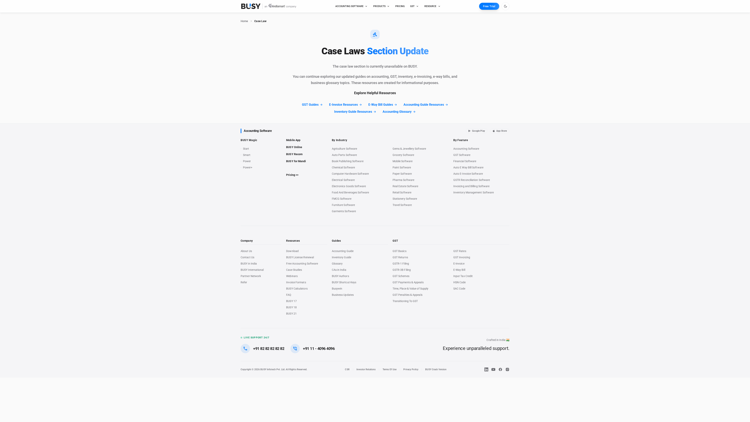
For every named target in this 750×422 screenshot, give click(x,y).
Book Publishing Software (347, 161)
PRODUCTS (379, 6)
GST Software (461, 154)
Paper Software (402, 173)
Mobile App (293, 140)
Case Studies (294, 269)
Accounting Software (258, 131)
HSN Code (459, 282)
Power (247, 161)
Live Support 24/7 (256, 337)
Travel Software (402, 205)
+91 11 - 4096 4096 (319, 348)
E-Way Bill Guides (380, 104)
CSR (347, 369)
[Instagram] (507, 369)
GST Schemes (401, 276)
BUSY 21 (291, 313)
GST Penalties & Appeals (407, 294)
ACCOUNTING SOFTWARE (349, 6)
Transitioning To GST (405, 301)
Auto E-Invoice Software (468, 173)
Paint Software (402, 167)
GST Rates (459, 251)
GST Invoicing (461, 257)
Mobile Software (402, 161)
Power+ (248, 167)
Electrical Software (343, 179)
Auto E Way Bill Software (468, 167)
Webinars (292, 276)
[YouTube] (493, 369)
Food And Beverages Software (350, 192)
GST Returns (400, 257)
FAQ (288, 294)
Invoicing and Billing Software (471, 186)
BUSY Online (294, 147)
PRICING (400, 6)
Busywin (337, 288)
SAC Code (459, 288)
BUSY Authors (340, 276)
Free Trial (489, 6)
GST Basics (399, 251)
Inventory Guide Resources (353, 112)
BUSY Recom (294, 154)
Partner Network (251, 276)
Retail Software (402, 192)
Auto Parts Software (344, 154)
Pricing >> (292, 174)
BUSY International (252, 269)
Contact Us (247, 257)
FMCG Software (341, 198)
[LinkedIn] (486, 369)
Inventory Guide (341, 257)
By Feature (460, 140)
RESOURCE (430, 6)
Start (247, 149)
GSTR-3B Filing (402, 269)
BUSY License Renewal (300, 257)
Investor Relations (366, 369)
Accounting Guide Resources (424, 104)
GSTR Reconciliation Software (471, 179)
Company (247, 240)
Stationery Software (405, 198)
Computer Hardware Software (350, 173)
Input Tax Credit (463, 276)
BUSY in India (249, 263)
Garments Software (344, 211)
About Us (246, 251)
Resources (293, 240)
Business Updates (343, 294)
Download (292, 251)
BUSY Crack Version (435, 369)
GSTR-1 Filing (401, 263)
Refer (244, 282)
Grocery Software (403, 154)
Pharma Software (403, 179)
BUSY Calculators (296, 288)
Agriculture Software (344, 148)
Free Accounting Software (302, 263)
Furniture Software (343, 205)
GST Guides (310, 104)
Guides (336, 240)
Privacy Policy (410, 369)
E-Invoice (458, 263)
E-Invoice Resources (343, 104)
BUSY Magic (249, 140)
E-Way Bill (459, 269)
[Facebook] (500, 369)
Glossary (337, 263)
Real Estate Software (405, 186)
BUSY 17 (291, 301)
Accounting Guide (343, 251)
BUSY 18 (291, 307)
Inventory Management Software (473, 192)
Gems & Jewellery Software (409, 148)
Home (244, 21)
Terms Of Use (390, 369)
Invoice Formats (296, 282)
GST (412, 6)
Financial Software (464, 161)
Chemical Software (343, 167)
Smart (246, 154)
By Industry (339, 140)
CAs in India (339, 269)
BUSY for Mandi (296, 161)
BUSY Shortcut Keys (344, 282)
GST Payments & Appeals (408, 282)
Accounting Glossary (397, 112)
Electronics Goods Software (349, 186)
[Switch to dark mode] (505, 6)
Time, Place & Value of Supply (410, 288)
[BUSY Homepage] (269, 6)
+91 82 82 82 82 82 (268, 348)
